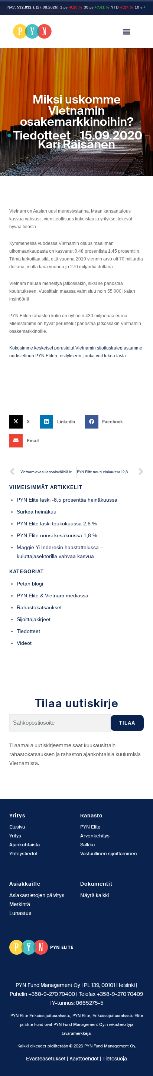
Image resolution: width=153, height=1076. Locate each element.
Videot (24, 643)
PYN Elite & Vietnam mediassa (52, 595)
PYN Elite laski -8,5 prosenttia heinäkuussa (67, 500)
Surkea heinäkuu (36, 512)
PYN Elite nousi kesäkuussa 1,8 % (57, 535)
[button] (127, 31)
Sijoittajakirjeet (34, 619)
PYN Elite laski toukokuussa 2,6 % (57, 523)
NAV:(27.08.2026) (32, 7)
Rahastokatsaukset (39, 607)
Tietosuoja (114, 1058)
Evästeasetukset (46, 1058)
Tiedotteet (42, 135)
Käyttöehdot (84, 1058)
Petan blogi (30, 584)
